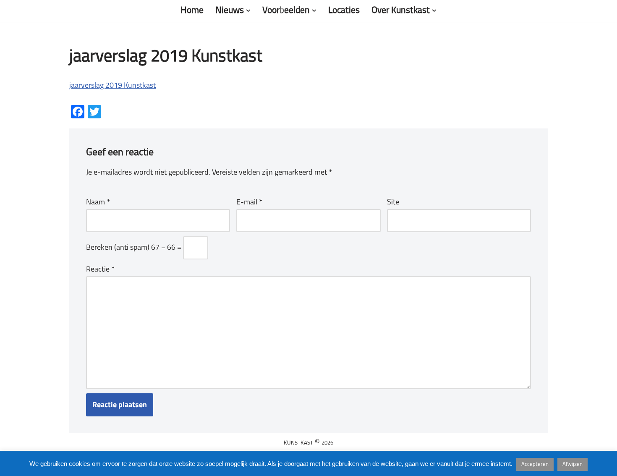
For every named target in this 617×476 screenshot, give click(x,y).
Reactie (100, 270)
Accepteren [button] (535, 464)
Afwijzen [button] (572, 464)
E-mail (249, 203)
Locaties (344, 10)
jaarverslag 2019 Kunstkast (112, 86)
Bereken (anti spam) (117, 248)
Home (192, 10)
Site (393, 203)
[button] (248, 10)
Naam (98, 203)
